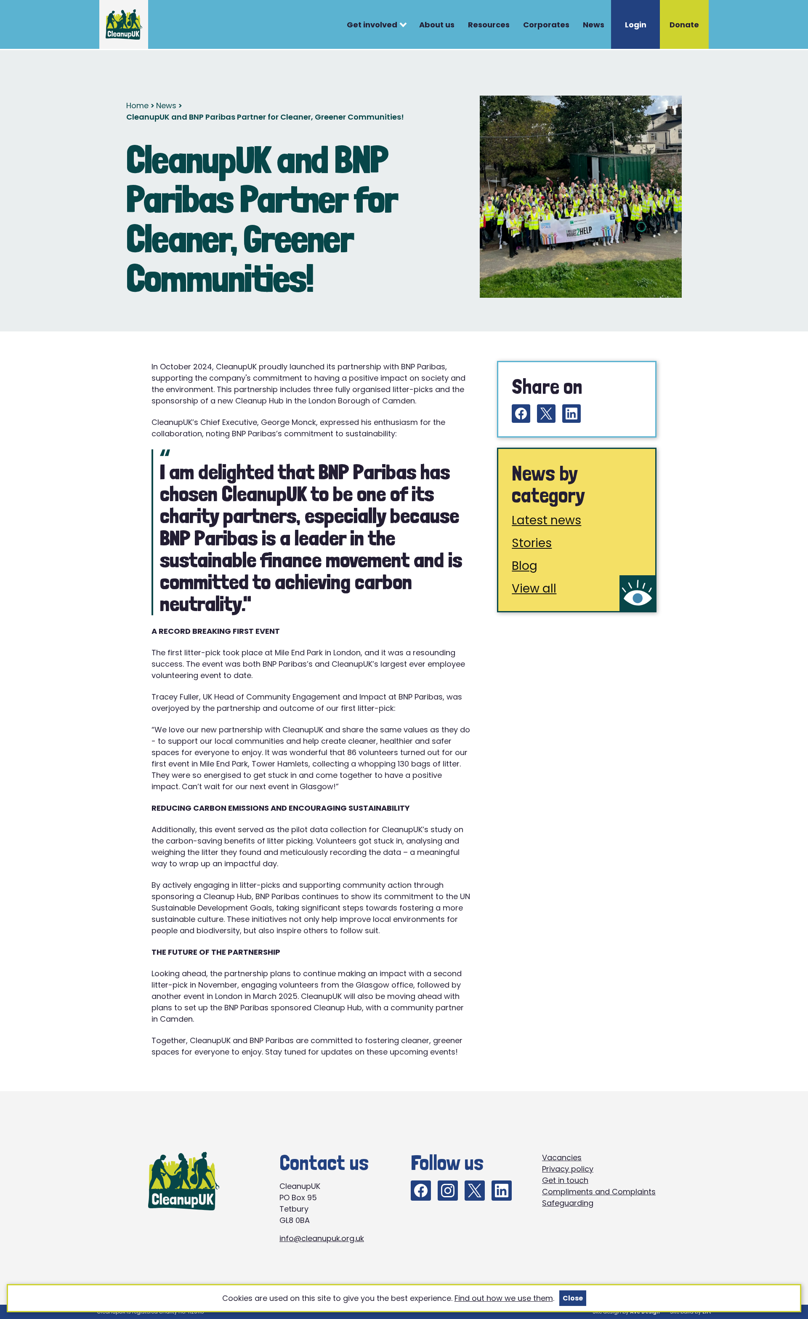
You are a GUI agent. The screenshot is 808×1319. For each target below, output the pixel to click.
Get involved (372, 24)
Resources (489, 24)
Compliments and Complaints (599, 1191)
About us (436, 24)
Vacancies (562, 1157)
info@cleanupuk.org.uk (321, 1238)
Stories (532, 543)
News (593, 24)
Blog (524, 566)
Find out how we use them (503, 1298)
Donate (684, 24)
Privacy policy (567, 1169)
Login (635, 24)
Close (573, 1298)
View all (534, 588)
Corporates (546, 24)
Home (137, 105)
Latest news (546, 520)
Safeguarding (567, 1203)
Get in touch (565, 1180)
